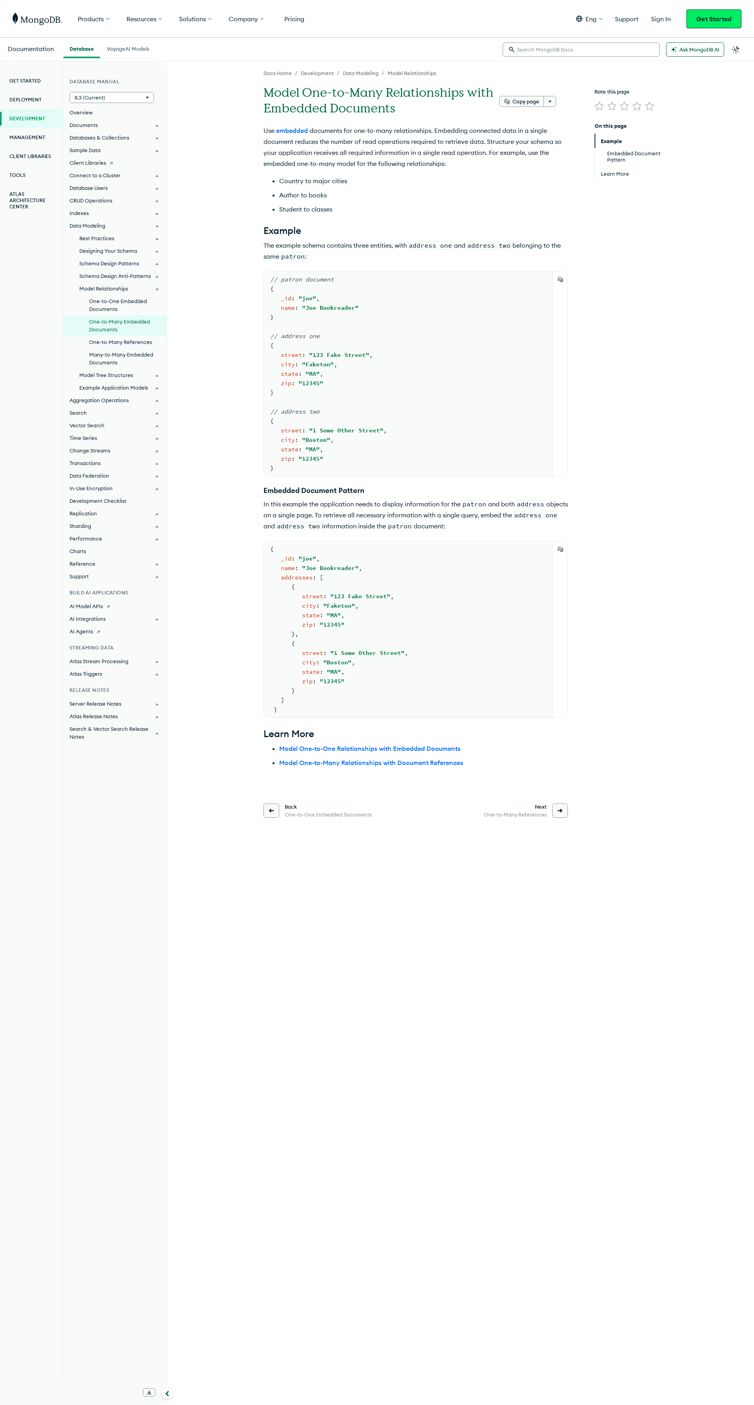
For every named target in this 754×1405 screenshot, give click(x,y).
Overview (81, 112)
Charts (78, 551)
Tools (17, 175)
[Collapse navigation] (167, 1393)
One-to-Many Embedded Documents (119, 325)
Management (27, 137)
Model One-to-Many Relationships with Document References (371, 763)
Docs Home (278, 73)
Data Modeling (361, 73)
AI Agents (81, 631)
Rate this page (612, 91)
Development (317, 73)
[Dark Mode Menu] (735, 49)
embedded (292, 130)
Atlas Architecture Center (27, 200)
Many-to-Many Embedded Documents (121, 358)
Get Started (714, 19)
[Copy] (560, 279)
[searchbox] (581, 49)
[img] (599, 106)
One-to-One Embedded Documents (118, 305)
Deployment (25, 100)
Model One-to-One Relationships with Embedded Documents (370, 748)
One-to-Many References (120, 342)
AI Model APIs (86, 606)
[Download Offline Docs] (149, 1392)
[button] (589, 18)
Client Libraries (30, 156)
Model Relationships (412, 73)
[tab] (81, 48)
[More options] (550, 101)
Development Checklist (98, 501)
